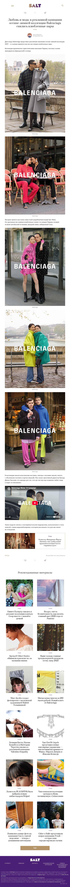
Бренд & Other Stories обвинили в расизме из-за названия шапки (19, 658)
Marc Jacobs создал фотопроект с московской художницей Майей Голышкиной (19, 701)
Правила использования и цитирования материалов (62, 865)
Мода (35, 29)
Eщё (35, 848)
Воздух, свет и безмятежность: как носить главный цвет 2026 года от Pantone (51, 615)
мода (7, 555)
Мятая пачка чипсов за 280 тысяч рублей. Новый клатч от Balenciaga (50, 700)
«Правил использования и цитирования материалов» (47, 881)
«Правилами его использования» (36, 877)
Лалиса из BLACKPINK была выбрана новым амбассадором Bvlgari (19, 794)
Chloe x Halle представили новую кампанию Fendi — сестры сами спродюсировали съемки (50, 837)
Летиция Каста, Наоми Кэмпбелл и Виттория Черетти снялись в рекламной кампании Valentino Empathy (19, 747)
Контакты (35, 863)
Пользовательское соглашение (48, 864)
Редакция (21, 863)
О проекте (7, 863)
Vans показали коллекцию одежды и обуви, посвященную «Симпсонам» (51, 794)
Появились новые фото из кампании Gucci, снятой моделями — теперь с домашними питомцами (19, 837)
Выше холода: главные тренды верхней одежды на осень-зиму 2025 (50, 658)
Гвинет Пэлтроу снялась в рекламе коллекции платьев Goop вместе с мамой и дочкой (19, 615)
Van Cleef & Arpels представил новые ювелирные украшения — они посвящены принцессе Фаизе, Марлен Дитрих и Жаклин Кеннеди (50, 748)
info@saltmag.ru (41, 874)
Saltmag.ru (13, 872)
